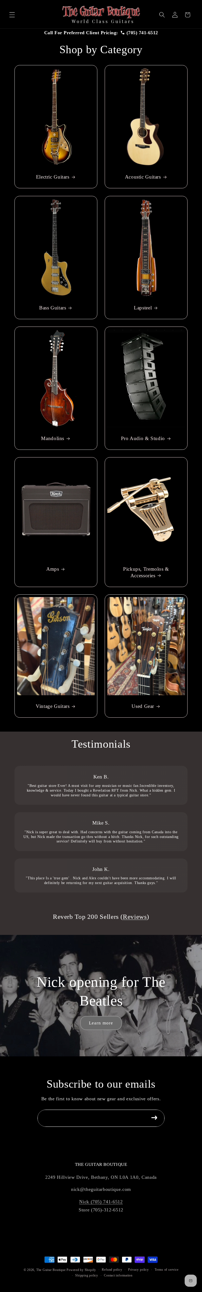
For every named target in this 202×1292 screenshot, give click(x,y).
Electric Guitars (52, 177)
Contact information (118, 1275)
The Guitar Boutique (51, 1270)
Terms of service (166, 1269)
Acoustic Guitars (143, 177)
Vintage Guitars (52, 706)
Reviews (135, 916)
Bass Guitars (52, 307)
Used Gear (143, 706)
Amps (52, 569)
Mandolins (52, 438)
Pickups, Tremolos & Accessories (146, 572)
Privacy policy (138, 1269)
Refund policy (112, 1269)
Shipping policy (86, 1275)
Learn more (101, 1022)
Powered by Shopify (81, 1270)
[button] (12, 14)
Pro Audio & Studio (143, 438)
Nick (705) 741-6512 (101, 1201)
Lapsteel (143, 307)
